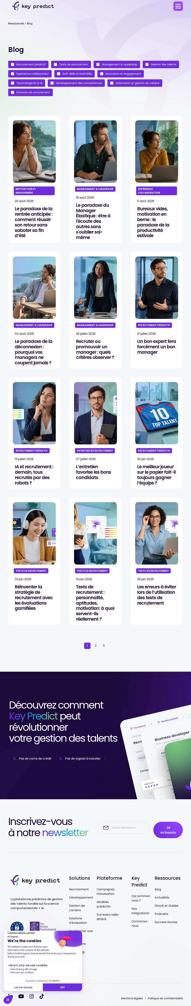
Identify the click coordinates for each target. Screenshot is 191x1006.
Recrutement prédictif (31, 64)
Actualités (162, 897)
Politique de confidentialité (165, 998)
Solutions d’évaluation (78, 920)
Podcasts (161, 914)
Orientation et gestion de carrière (137, 83)
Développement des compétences (78, 83)
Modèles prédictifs (104, 904)
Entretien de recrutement (33, 92)
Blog (158, 889)
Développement (81, 897)
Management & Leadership (119, 64)
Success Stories (166, 922)
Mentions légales (132, 998)
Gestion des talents (163, 64)
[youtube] (21, 996)
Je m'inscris (168, 830)
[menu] (178, 6)
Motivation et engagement (123, 74)
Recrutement (79, 889)
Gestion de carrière (77, 908)
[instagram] (31, 996)
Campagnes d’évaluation (106, 891)
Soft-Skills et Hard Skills (77, 74)
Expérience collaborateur (32, 74)
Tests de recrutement (73, 64)
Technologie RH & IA (29, 83)
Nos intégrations (140, 911)
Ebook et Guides (166, 906)
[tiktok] (42, 996)
